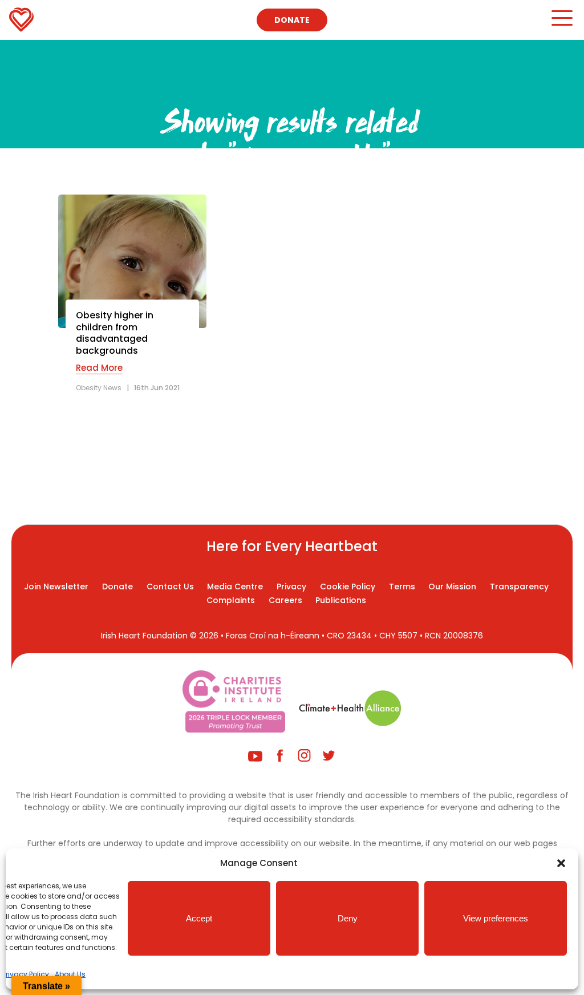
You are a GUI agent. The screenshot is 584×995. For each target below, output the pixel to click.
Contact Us (170, 586)
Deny (348, 918)
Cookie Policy (347, 586)
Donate (292, 20)
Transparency (519, 586)
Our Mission (452, 586)
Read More (99, 368)
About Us (70, 974)
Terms (402, 586)
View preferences (495, 918)
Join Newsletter (56, 586)
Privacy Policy (25, 974)
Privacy (291, 586)
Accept (199, 918)
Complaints (230, 600)
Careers (285, 600)
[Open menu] (561, 23)
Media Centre (235, 586)
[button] (561, 863)
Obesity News (98, 388)
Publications (340, 600)
